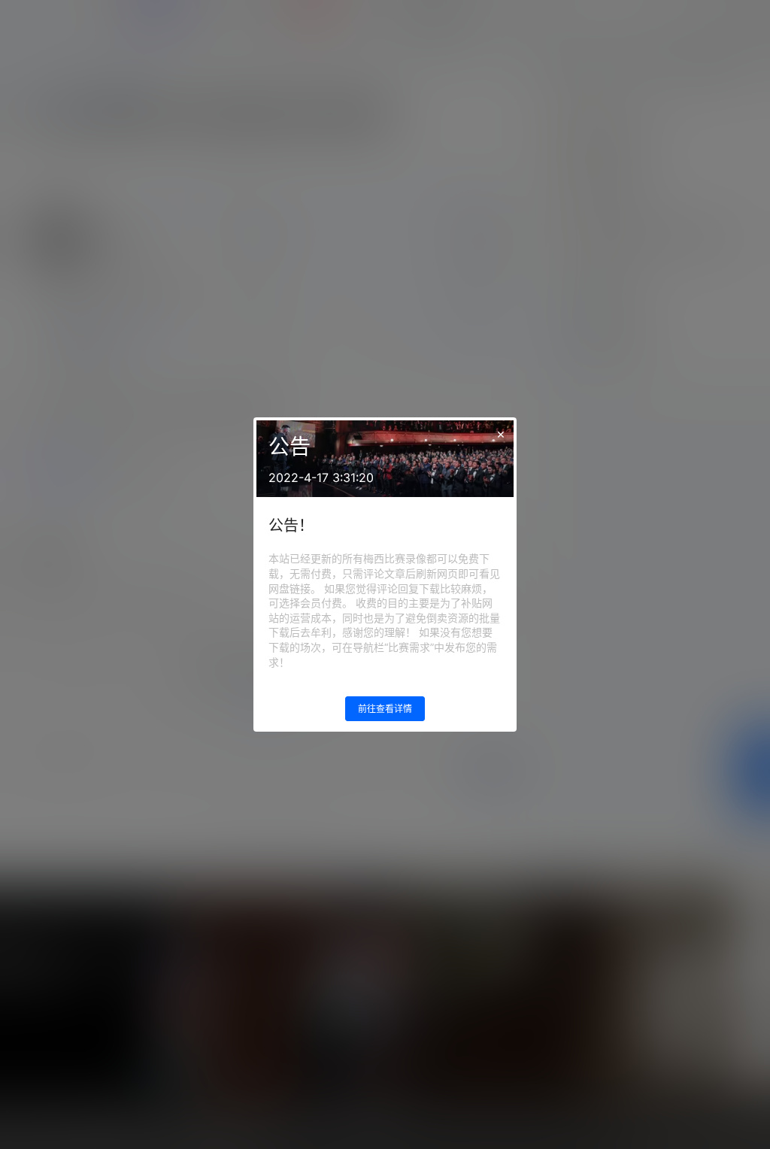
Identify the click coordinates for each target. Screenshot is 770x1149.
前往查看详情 (385, 708)
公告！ (291, 526)
